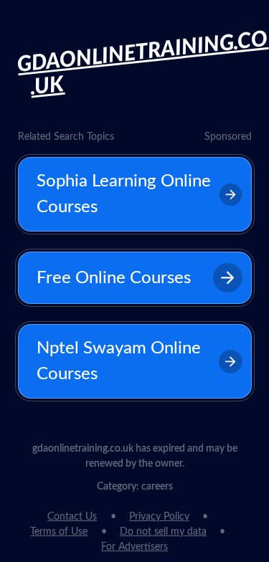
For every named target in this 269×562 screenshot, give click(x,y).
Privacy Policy (159, 517)
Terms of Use (59, 532)
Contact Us (72, 517)
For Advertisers (134, 547)
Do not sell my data (163, 532)
